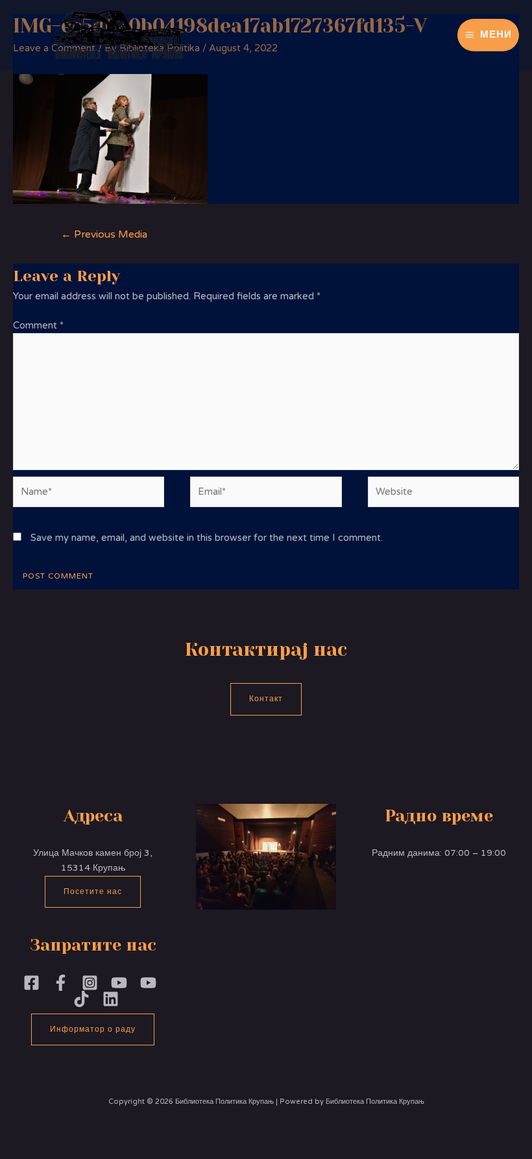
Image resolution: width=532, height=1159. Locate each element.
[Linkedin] (111, 999)
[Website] (443, 494)
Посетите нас (93, 891)
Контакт (266, 698)
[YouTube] (148, 983)
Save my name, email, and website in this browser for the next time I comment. (206, 537)
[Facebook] (31, 983)
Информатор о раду (93, 1029)
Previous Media (104, 234)
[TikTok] (81, 999)
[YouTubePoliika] (119, 983)
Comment (38, 325)
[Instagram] (90, 983)
